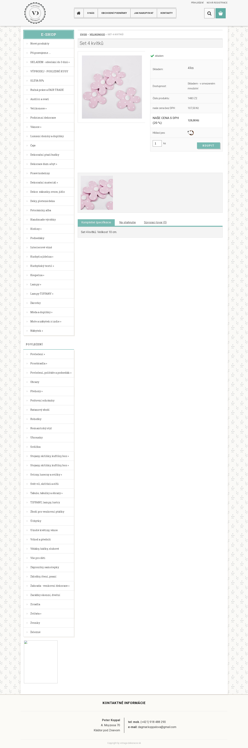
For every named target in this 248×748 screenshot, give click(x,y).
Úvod (83, 34)
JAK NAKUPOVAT (143, 13)
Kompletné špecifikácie (96, 222)
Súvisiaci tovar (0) (155, 222)
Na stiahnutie (127, 222)
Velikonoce (97, 34)
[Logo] (35, 13)
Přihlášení (197, 2)
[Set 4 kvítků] (111, 87)
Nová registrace (217, 2)
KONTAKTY (166, 13)
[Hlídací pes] (191, 132)
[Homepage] (80, 13)
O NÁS (90, 13)
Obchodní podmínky (114, 13)
